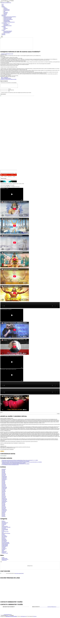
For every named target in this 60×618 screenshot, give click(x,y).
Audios (5, 27)
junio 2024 (3, 489)
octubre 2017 (4, 511)
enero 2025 (3, 486)
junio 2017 (3, 513)
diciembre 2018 (4, 498)
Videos (5, 29)
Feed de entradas (4, 558)
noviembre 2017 (4, 510)
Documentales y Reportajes (6, 527)
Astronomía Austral (7, 23)
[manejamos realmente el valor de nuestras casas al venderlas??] (16, 49)
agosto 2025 (4, 479)
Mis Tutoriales (4, 541)
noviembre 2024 (4, 487)
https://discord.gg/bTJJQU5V (19, 573)
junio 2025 (3, 481)
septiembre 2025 (4, 478)
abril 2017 (3, 515)
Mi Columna (4, 535)
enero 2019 (3, 497)
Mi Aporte (3, 6)
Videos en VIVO (4, 551)
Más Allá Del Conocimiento (8, 17)
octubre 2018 (4, 500)
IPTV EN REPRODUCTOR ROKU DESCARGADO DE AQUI (10, 464)
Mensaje (3, 534)
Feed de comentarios (5, 559)
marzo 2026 (4, 473)
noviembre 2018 (4, 499)
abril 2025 (3, 483)
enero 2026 (3, 475)
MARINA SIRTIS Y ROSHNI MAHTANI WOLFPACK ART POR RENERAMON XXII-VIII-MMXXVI (15, 461)
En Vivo (3, 530)
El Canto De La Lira (6, 10)
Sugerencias (5, 13)
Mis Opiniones (4, 539)
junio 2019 (3, 493)
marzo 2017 (4, 516)
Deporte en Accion (5, 526)
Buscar (1, 412)
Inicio (3, 4)
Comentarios (6, 8)
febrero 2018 (4, 507)
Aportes (3, 520)
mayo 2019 (3, 494)
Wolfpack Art (4, 552)
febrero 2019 (4, 496)
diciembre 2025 (4, 476)
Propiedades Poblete (7, 21)
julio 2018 (3, 503)
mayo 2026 (3, 471)
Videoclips (3, 549)
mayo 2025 (3, 482)
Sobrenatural (4, 546)
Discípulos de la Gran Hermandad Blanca (10, 16)
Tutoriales (3, 547)
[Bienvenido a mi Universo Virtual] (5, 2)
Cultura (3, 525)
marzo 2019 (4, 495)
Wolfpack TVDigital (5, 553)
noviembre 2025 (4, 477)
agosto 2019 (4, 491)
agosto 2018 (4, 502)
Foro (2, 5)
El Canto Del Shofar (7, 9)
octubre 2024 (4, 488)
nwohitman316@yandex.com (48, 606)
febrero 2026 (4, 474)
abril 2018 (3, 505)
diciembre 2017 (4, 509)
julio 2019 (3, 492)
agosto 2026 (4, 469)
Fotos (3, 532)
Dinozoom (34, 616)
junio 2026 (3, 470)
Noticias (3, 30)
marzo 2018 (4, 506)
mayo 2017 (3, 514)
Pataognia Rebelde (5, 545)
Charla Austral (6, 24)
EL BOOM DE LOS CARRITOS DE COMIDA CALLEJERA (8, 79)
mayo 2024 (3, 490)
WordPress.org (4, 560)
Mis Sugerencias (4, 540)
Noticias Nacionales (7, 32)
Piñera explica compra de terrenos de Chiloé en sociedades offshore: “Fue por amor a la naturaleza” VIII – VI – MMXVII (20, 460)
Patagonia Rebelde (6, 20)
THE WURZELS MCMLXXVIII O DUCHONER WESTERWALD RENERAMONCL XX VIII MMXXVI (15, 463)
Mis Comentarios (4, 536)
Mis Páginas (4, 15)
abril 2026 (3, 472)
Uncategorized (6, 77)
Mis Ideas (3, 537)
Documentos (6, 28)
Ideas (4, 11)
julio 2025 (3, 480)
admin (2, 77)
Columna (5, 7)
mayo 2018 (3, 504)
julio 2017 (3, 512)
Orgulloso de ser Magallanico (8, 19)
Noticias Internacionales (7, 31)
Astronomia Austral (5, 522)
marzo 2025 (4, 484)
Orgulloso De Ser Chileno (7, 18)
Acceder (3, 557)
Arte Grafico (4, 521)
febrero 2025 (4, 485)
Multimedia (3, 26)
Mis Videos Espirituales (5, 542)
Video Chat (3, 34)
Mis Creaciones (4, 14)
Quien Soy (3, 33)
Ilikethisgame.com (23, 616)
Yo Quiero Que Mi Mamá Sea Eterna (9, 22)
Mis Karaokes (6, 12)
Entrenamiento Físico (5, 531)
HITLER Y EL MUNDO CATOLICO (6, 78)
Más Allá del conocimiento (8, 25)
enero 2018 (3, 508)
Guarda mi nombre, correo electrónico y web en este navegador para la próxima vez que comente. (16, 92)
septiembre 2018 (4, 501)
